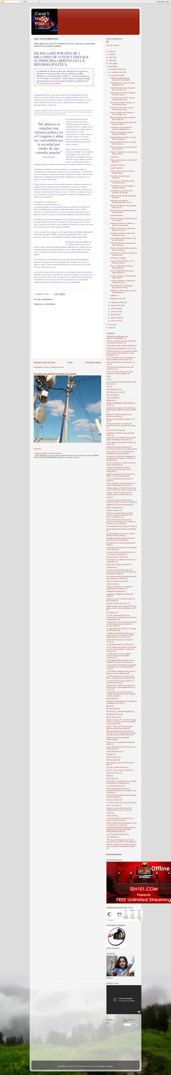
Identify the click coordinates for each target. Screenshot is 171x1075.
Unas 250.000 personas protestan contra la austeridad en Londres (121, 824)
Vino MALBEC (111, 837)
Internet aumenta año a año (116, 603)
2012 (111, 328)
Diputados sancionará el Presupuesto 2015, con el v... (122, 201)
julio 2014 (114, 308)
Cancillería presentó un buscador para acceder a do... (122, 89)
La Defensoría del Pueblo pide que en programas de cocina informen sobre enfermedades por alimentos (120, 635)
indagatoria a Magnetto (115, 591)
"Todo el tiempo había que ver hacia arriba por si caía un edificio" (119, 372)
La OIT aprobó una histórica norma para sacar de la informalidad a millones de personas (121, 649)
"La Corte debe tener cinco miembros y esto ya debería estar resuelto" (120, 358)
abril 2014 (115, 315)
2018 (111, 54)
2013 (111, 324)
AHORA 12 (114, 295)
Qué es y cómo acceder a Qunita (118, 770)
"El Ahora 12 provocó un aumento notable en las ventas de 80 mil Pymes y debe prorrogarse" (121, 353)
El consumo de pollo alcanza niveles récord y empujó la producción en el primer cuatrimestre (119, 515)
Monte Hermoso (112, 717)
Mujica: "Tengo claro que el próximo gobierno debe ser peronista (119, 727)
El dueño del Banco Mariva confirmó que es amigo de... (123, 249)
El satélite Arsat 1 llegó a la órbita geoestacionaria (122, 84)
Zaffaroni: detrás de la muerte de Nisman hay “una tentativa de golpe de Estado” (121, 845)
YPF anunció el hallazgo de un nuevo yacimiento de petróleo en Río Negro (120, 841)
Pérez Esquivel (111, 760)
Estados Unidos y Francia (115, 557)
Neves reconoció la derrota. (50, 83)
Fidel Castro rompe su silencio (117, 564)
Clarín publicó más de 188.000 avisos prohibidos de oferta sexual (120, 452)
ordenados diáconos (113, 751)
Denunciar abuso (114, 854)
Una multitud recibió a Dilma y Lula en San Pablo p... (123, 239)
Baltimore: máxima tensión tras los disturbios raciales (119, 415)
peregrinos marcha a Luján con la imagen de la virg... (122, 234)
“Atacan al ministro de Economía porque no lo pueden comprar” (121, 342)
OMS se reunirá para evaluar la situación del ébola (122, 133)
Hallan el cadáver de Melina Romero (48, 453)
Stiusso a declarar (113, 800)
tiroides (109, 813)
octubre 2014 (116, 75)
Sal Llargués (111, 778)
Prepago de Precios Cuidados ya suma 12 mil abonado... (122, 224)
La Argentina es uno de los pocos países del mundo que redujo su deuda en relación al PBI (121, 624)
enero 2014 (115, 321)
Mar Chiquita (111, 698)
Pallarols (109, 754)
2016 (111, 60)
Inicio (70, 362)
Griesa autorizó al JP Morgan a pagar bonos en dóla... (121, 286)
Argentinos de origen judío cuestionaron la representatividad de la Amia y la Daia (121, 409)
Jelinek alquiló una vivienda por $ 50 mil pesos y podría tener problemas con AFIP (121, 607)
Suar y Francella (112, 805)
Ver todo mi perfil (112, 45)
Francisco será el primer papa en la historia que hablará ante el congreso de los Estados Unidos (121, 571)
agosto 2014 (116, 305)
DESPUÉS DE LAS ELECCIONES (118, 505)
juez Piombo (111, 613)
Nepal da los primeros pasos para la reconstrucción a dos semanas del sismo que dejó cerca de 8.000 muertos (121, 733)
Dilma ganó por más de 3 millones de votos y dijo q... (123, 94)
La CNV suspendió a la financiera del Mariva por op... (122, 281)
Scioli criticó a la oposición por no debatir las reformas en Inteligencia (121, 782)
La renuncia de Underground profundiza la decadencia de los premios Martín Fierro (121, 667)
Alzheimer (110, 400)
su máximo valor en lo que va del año (120, 802)
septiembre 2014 (117, 302)
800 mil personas (112, 389)
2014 (111, 66)
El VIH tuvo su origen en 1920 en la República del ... (123, 254)
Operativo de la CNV (118, 298)
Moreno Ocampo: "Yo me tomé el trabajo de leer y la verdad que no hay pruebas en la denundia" (121, 721)
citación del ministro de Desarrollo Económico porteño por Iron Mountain (120, 448)
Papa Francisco (112, 757)
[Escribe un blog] (57, 294)
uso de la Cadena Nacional (116, 834)
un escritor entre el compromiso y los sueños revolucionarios (120, 819)
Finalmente (110, 567)
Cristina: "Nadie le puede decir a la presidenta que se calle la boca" (119, 493)
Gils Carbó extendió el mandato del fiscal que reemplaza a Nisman (121, 577)
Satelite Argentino (116, 168)
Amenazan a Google (118, 258)
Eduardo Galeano (112, 510)
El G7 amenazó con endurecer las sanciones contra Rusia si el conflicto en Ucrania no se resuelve (121, 521)
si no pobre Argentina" (114, 786)
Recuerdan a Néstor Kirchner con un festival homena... (122, 103)
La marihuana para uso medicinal (118, 644)
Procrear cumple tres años (116, 767)
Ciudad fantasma (116, 215)
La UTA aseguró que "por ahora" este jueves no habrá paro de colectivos (120, 677)
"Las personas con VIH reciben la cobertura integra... (122, 187)
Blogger (110, 1066)
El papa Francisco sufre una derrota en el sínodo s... (123, 148)
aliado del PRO (111, 398)
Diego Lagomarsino (113, 507)
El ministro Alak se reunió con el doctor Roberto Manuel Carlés (120, 534)
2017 (111, 57)
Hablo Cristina (111, 584)
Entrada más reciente (44, 362)
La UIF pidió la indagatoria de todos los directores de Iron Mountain (120, 672)
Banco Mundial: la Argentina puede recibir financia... (123, 211)
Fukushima (114, 157)
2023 (111, 51)
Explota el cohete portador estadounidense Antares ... (121, 79)
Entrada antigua (93, 362)
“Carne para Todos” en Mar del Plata (120, 345)
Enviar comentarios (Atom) (54, 367)
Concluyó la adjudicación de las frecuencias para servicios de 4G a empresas (119, 469)
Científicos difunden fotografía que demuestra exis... (123, 244)
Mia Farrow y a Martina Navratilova (119, 711)
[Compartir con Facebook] (61, 294)
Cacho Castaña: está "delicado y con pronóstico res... (122, 113)
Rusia (108, 776)
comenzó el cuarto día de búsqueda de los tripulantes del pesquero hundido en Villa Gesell (121, 458)
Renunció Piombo (112, 773)
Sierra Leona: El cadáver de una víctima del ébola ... (122, 182)
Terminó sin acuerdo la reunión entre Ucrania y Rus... (121, 108)
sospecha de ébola (117, 165)
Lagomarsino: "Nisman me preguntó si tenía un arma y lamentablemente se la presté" (120, 687)
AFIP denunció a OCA (114, 392)
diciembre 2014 (117, 69)
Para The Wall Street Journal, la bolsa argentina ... (122, 267)
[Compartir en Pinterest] (64, 294)
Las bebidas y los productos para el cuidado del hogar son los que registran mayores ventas (121, 694)
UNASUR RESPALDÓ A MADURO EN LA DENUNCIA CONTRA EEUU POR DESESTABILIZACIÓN (121, 829)
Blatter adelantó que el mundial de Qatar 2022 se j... (123, 118)
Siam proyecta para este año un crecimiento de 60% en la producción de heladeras (121, 790)
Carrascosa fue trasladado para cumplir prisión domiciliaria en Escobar (121, 438)
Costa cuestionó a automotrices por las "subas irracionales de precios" (120, 484)
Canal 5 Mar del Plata (42, 18)
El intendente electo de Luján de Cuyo (120, 526)
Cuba (108, 497)
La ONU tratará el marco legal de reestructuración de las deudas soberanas (118, 655)
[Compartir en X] (59, 294)
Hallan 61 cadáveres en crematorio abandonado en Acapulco (119, 587)
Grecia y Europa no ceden (116, 581)
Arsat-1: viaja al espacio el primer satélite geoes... (122, 172)
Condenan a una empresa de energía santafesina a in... (121, 128)
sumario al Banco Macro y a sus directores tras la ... (122, 262)
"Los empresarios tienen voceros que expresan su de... (122, 99)
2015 (111, 63)
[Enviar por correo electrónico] (55, 294)
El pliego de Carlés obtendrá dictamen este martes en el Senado (120, 539)
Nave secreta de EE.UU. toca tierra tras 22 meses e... (123, 143)
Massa (108, 706)
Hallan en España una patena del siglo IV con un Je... (122, 229)
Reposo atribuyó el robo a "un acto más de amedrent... (123, 138)
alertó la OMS (111, 395)
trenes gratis (111, 815)
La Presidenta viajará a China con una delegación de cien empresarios (120, 661)
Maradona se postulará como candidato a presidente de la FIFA (121, 702)
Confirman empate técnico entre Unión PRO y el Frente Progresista (120, 475)
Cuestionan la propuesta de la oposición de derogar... (121, 192)
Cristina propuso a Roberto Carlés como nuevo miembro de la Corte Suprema (121, 489)
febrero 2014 (116, 318)
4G (107, 379)
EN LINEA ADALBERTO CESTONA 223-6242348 (55, 374)
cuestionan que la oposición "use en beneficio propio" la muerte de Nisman (120, 501)
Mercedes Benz (112, 709)
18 (107, 376)
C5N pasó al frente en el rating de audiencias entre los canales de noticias (121, 424)
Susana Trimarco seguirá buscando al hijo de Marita (123, 123)
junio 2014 (115, 311)
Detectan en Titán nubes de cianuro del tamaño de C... (123, 291)
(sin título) (37, 449)
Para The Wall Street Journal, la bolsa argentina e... (122, 272)
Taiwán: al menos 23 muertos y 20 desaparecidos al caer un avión (119, 809)
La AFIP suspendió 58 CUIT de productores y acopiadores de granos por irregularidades (121, 617)
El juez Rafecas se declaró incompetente (121, 529)
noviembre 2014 (117, 72)
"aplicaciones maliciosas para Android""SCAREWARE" (117, 337)
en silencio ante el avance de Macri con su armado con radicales (121, 553)
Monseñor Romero (113, 714)
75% (108, 386)
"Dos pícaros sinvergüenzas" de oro (119, 348)
